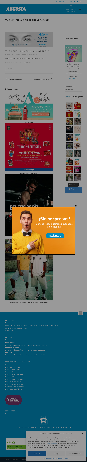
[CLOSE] (76, 206)
